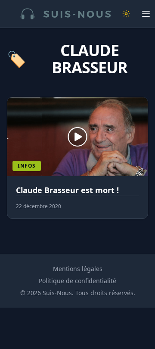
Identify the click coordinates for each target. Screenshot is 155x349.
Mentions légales (77, 269)
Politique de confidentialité (77, 281)
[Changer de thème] (126, 14)
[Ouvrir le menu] (146, 13)
